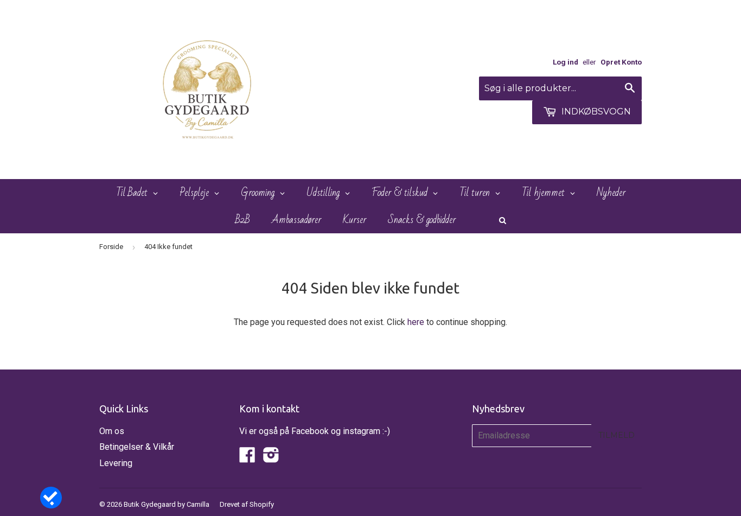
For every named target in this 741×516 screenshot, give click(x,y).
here (415, 322)
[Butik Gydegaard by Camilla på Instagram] (271, 458)
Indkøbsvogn (595, 111)
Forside (111, 247)
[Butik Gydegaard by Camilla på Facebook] (247, 458)
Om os (111, 431)
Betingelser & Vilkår (136, 447)
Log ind (565, 62)
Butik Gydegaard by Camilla (166, 504)
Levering (115, 463)
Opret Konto (621, 62)
